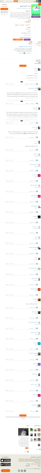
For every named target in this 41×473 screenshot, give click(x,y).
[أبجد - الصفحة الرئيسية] (34, 1)
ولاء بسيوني (35, 441)
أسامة (26, 53)
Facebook (36, 19)
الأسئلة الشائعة (27, 465)
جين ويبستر (27, 8)
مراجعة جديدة (3, 9)
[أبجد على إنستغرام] (19, 471)
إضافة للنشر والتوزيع (27, 34)
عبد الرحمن (31, 441)
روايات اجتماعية (28, 21)
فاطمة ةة (39, 441)
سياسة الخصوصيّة (32, 468)
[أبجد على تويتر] (22, 471)
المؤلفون (39, 465)
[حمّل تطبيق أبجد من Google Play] (6, 464)
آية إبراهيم (21, 8)
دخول (1, 1)
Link (9, 83)
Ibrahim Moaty (39, 436)
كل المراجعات (23, 417)
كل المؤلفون (25, 451)
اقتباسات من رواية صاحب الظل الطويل (25, 46)
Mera (32, 436)
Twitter (35, 19)
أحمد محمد (31, 431)
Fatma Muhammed (35, 436)
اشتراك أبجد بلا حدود (37, 463)
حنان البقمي (35, 431)
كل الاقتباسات (21, 53)
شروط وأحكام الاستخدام (26, 468)
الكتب (32, 463)
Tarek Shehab (39, 431)
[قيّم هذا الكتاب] (4, 6)
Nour (39, 446)
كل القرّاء (37, 449)
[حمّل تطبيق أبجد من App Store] (6, 460)
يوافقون (32, 83)
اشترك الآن (18, 39)
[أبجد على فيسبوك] (25, 471)
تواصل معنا (28, 463)
